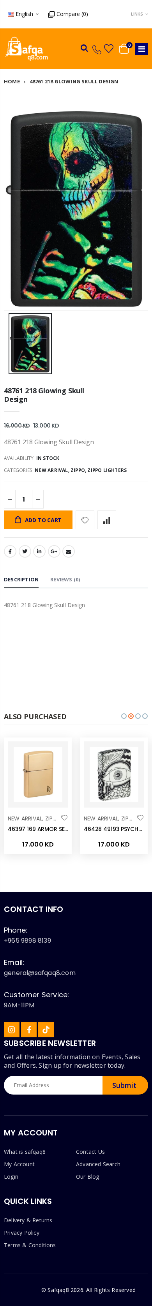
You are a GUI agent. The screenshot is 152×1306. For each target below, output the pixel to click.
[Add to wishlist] (85, 519)
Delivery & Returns (28, 1220)
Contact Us (90, 1151)
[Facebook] (29, 1029)
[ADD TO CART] (55, 754)
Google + (54, 551)
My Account (19, 1164)
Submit (124, 1085)
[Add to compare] (106, 519)
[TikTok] (46, 1029)
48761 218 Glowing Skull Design (44, 395)
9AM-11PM (19, 1005)
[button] (123, 716)
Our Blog (87, 1176)
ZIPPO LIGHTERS (107, 470)
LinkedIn (39, 551)
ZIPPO (78, 470)
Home (12, 81)
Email (68, 551)
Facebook (10, 551)
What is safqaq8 (25, 1151)
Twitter (25, 551)
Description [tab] (21, 579)
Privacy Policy (21, 1232)
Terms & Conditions (30, 1245)
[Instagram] (11, 1029)
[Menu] (141, 49)
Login (11, 1176)
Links (137, 14)
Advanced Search (98, 1164)
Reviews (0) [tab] (65, 579)
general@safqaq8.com (40, 972)
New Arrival (51, 470)
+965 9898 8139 (27, 940)
